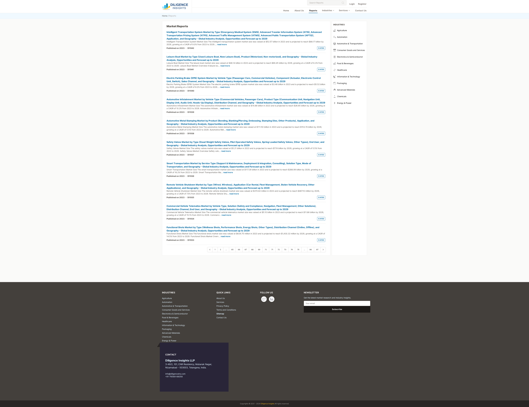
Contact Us (360, 10)
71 (272, 249)
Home (286, 10)
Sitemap (220, 313)
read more (222, 44)
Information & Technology (173, 325)
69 (259, 249)
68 (252, 249)
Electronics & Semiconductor (175, 313)
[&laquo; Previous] (209, 249)
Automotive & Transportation (175, 306)
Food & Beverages (170, 317)
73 (285, 249)
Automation (167, 302)
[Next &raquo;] (323, 249)
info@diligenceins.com (175, 374)
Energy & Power (169, 340)
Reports (313, 10)
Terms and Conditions (226, 310)
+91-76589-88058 (174, 376)
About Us (299, 10)
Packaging (167, 329)
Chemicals (166, 337)
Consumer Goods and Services (176, 310)
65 (232, 249)
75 (298, 249)
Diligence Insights (267, 404)
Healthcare (167, 321)
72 (279, 249)
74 (292, 249)
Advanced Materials (171, 333)
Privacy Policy (222, 306)
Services (343, 10)
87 (317, 249)
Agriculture (167, 298)
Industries (327, 10)
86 (311, 249)
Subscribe (337, 309)
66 (239, 249)
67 (246, 249)
